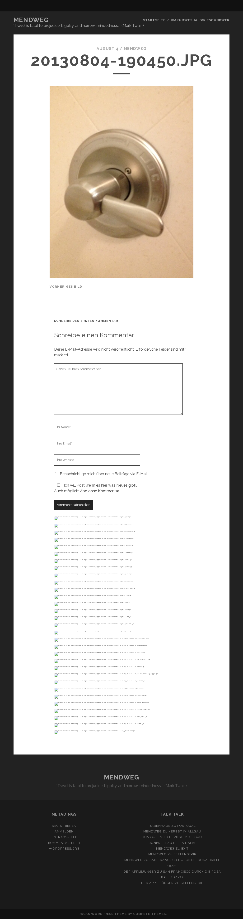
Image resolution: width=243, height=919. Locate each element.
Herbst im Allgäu (184, 831)
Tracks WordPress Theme (101, 914)
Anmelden (64, 831)
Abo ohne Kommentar (99, 491)
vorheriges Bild (66, 286)
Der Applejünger (139, 871)
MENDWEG (31, 20)
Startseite (154, 20)
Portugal (186, 825)
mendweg (135, 48)
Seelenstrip (184, 854)
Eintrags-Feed (64, 837)
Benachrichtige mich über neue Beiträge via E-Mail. (104, 474)
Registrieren (64, 825)
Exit (184, 848)
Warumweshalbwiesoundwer (200, 20)
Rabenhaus (159, 825)
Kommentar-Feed (64, 843)
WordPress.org (64, 848)
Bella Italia (184, 843)
